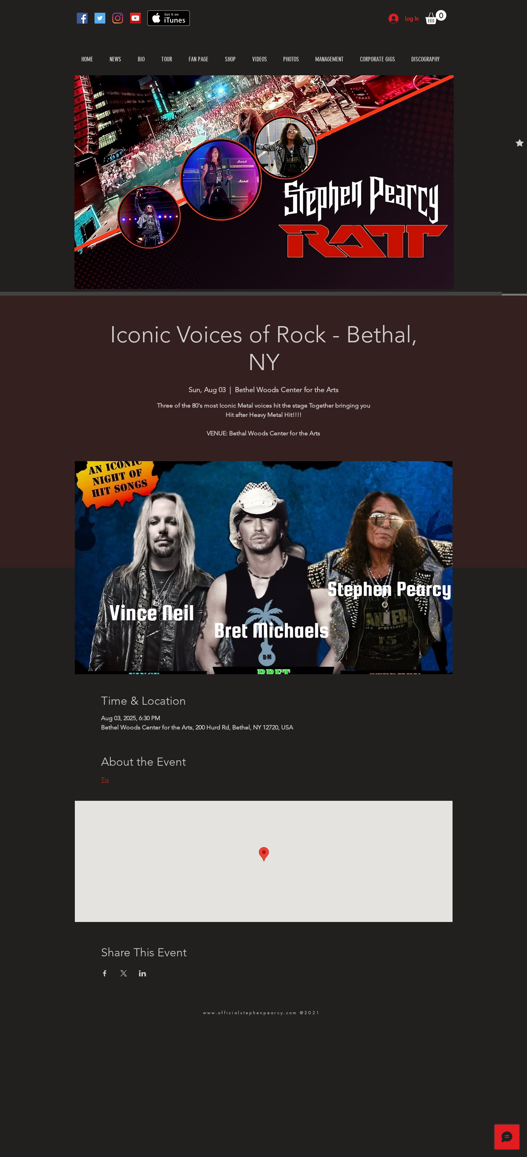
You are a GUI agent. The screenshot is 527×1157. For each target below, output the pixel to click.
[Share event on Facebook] (104, 973)
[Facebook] (82, 18)
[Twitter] (100, 18)
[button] (435, 17)
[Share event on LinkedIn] (142, 973)
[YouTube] (135, 18)
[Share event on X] (123, 973)
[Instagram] (117, 18)
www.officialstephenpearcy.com (250, 1012)
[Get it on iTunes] (168, 18)
